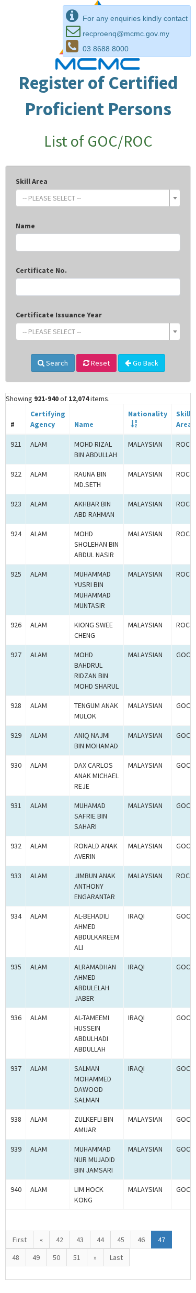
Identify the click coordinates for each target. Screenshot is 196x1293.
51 (76, 1257)
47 (161, 1239)
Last (116, 1257)
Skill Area (32, 181)
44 (100, 1239)
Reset (99, 363)
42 (59, 1239)
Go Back (144, 363)
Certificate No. (41, 270)
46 (141, 1239)
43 (80, 1239)
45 (120, 1239)
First (20, 1239)
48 (15, 1257)
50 (56, 1257)
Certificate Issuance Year (59, 314)
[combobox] (98, 198)
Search (56, 363)
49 (36, 1257)
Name (25, 225)
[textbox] (94, 198)
